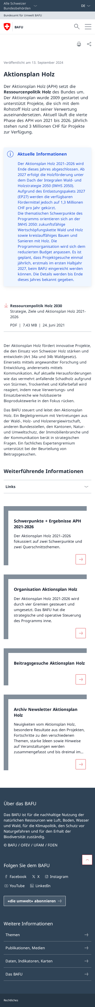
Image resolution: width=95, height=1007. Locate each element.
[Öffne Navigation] (88, 26)
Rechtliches (11, 1000)
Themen (13, 934)
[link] (47, 538)
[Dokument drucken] (79, 44)
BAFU (19, 27)
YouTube (17, 885)
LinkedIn (43, 885)
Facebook (18, 876)
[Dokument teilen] (89, 44)
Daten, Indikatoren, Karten (29, 961)
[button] (87, 860)
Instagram (59, 876)
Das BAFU (14, 974)
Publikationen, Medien (25, 947)
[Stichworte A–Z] (79, 6)
